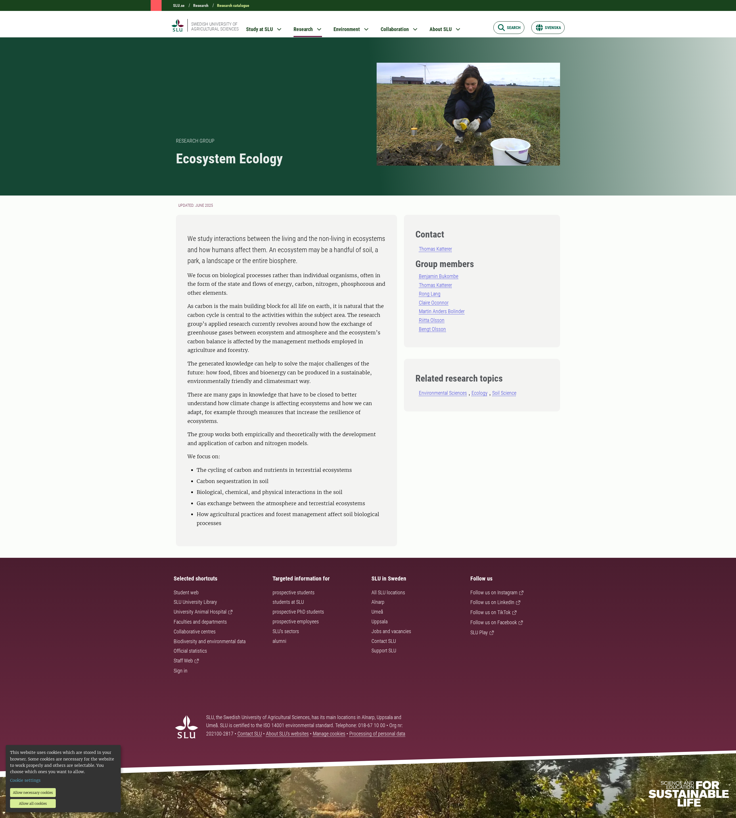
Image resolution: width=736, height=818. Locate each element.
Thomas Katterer (435, 249)
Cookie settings (25, 780)
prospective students (294, 592)
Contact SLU (383, 641)
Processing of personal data (377, 734)
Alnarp (377, 602)
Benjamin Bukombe (438, 276)
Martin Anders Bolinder (442, 311)
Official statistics (190, 651)
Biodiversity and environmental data (210, 641)
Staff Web (183, 661)
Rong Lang (429, 294)
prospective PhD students (298, 612)
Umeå (377, 612)
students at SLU (288, 602)
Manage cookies (329, 734)
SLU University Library (195, 602)
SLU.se (179, 5)
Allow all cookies (33, 803)
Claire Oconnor (433, 303)
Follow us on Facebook (493, 622)
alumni (279, 641)
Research (200, 5)
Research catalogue (233, 5)
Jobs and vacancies (391, 631)
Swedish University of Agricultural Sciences (215, 26)
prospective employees (296, 621)
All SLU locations (388, 592)
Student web (186, 592)
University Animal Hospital (200, 612)
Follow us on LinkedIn (492, 602)
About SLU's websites (287, 734)
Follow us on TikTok (490, 612)
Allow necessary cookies (33, 792)
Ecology (479, 393)
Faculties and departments (200, 622)
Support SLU (383, 650)
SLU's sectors (286, 631)
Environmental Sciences (443, 393)
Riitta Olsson (431, 320)
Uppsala (379, 621)
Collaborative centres (195, 632)
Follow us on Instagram (494, 592)
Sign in (180, 671)
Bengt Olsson (432, 329)
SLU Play (479, 632)
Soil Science (504, 393)
